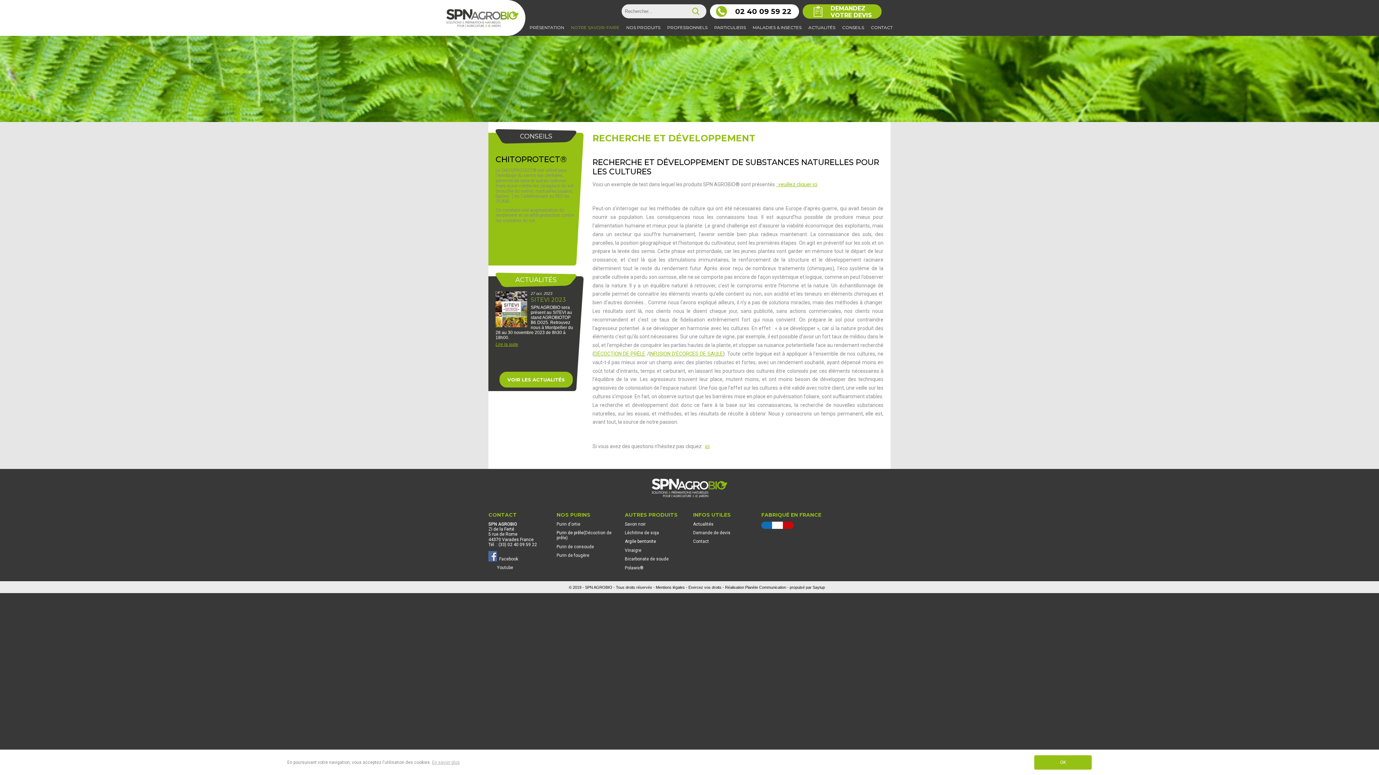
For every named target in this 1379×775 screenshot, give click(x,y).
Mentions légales (670, 587)
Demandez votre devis (851, 12)
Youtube (505, 567)
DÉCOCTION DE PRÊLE (619, 354)
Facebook (507, 558)
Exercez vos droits (704, 587)
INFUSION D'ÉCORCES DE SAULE (686, 354)
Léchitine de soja (642, 532)
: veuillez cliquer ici (796, 184)
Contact (701, 541)
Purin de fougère (573, 555)
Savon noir (635, 524)
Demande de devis (711, 532)
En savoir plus (446, 762)
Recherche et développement (674, 138)
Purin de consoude (575, 546)
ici (707, 446)
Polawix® (634, 567)
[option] (536, 325)
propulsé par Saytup (807, 587)
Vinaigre (633, 550)
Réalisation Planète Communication (755, 587)
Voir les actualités (536, 379)
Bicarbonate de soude (647, 559)
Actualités (703, 524)
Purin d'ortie (568, 524)
